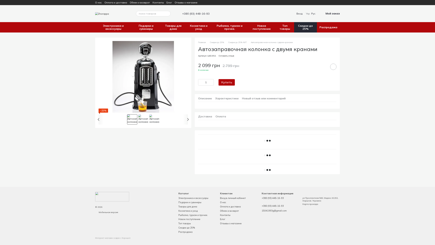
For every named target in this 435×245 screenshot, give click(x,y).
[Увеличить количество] (211, 82)
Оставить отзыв (226, 55)
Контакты (158, 2)
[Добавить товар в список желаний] (333, 67)
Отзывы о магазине (186, 2)
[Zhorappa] (112, 196)
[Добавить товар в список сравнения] (324, 67)
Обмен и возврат (140, 2)
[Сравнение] (280, 13)
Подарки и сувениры (146, 27)
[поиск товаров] (168, 13)
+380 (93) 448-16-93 (196, 13)
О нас (98, 2)
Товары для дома (173, 27)
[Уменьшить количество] (200, 82)
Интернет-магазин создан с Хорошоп (112, 238)
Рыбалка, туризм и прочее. (229, 27)
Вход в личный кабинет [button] (233, 198)
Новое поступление (262, 27)
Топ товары (285, 27)
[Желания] (286, 13)
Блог (169, 2)
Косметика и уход (198, 27)
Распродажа (328, 27)
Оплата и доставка (116, 2)
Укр (308, 13)
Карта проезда (310, 204)
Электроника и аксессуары (113, 27)
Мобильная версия (108, 212)
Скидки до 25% (305, 27)
